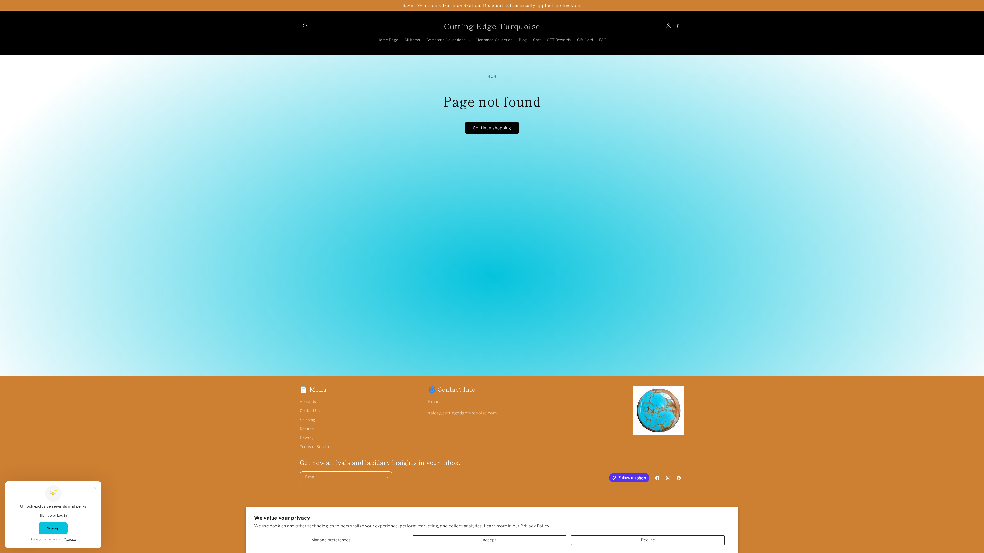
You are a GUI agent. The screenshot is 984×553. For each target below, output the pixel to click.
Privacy (306, 437)
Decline (648, 540)
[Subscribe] (386, 477)
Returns (307, 429)
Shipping (307, 420)
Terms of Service (315, 446)
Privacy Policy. (535, 526)
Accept (489, 540)
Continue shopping (492, 128)
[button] (305, 25)
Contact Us (310, 410)
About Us (308, 401)
